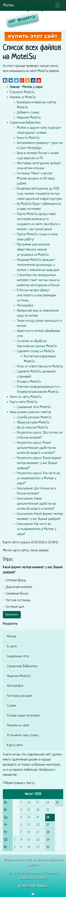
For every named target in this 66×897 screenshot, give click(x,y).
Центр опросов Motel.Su (32, 428)
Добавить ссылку (28, 112)
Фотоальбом (25, 306)
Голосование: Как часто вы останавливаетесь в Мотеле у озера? (36, 529)
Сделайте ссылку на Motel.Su (36, 351)
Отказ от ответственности (26, 873)
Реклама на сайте (18, 725)
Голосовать (11, 614)
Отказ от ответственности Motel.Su (40, 366)
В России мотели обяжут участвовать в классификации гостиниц (36, 295)
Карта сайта (15, 745)
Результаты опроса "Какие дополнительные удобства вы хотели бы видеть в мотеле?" (36, 448)
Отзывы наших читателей (23, 716)
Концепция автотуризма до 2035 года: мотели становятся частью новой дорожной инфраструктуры (39, 194)
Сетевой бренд (16, 580)
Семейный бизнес (17, 594)
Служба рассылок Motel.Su (34, 417)
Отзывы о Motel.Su (29, 382)
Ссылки (11, 706)
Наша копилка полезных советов (30, 412)
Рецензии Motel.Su (29, 118)
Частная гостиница (18, 600)
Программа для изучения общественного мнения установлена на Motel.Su (33, 250)
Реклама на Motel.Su (23, 97)
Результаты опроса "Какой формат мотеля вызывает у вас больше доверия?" (39, 463)
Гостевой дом (15, 607)
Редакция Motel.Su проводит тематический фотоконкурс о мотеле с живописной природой (38, 265)
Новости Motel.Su (28, 138)
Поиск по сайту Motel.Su (25, 397)
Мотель (8, 5)
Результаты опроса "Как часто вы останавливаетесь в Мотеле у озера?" (38, 478)
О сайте (12, 646)
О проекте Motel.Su (22, 92)
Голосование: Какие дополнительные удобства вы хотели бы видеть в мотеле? (36, 504)
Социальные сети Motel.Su (34, 407)
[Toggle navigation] (57, 5)
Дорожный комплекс (19, 587)
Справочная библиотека (25, 123)
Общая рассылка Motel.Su (33, 422)
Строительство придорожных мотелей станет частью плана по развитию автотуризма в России (38, 280)
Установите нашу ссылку (23, 735)
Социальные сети (18, 656)
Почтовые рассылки (19, 696)
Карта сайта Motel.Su (23, 402)
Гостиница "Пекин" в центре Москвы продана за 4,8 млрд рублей (36, 179)
